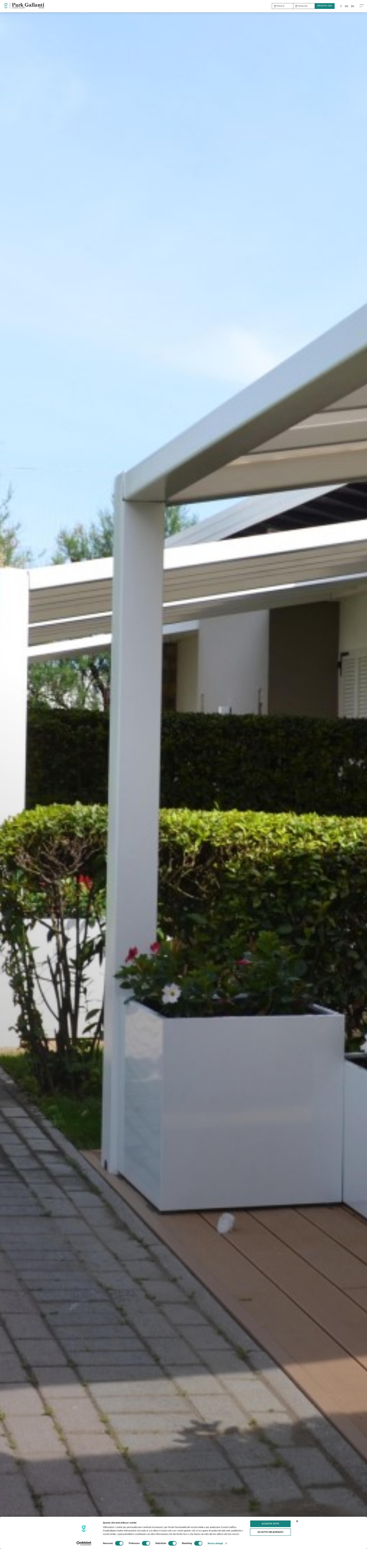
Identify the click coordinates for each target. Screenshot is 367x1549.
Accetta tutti (270, 1523)
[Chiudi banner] (297, 1521)
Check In (280, 6)
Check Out (303, 6)
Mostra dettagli (215, 1543)
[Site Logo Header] (24, 5)
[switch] (146, 1543)
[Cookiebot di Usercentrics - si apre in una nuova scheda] (83, 1543)
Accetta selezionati (270, 1532)
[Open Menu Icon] (362, 5)
